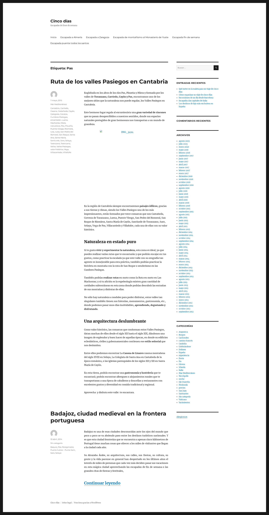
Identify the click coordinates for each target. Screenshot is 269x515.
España (182, 352)
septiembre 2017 (186, 156)
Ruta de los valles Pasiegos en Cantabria (109, 81)
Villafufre (67, 152)
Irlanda (182, 367)
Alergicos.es (182, 417)
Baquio (53, 447)
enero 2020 (184, 147)
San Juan (183, 391)
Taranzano (55, 143)
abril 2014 (183, 256)
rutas (57, 132)
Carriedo (64, 108)
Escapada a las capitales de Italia (193, 100)
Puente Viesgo (57, 129)
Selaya (68, 140)
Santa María (60, 137)
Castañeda (63, 111)
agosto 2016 (184, 188)
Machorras (55, 123)
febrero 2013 (184, 297)
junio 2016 (183, 194)
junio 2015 (183, 220)
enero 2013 (183, 300)
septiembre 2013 (186, 276)
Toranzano (65, 143)
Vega (66, 149)
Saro (62, 140)
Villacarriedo (56, 152)
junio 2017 (183, 159)
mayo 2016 (183, 197)
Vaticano (183, 399)
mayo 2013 (183, 288)
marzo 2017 (184, 167)
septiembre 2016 (186, 185)
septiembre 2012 (186, 312)
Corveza (63, 114)
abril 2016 (183, 200)
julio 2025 (183, 144)
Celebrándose (185, 346)
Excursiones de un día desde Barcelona (196, 98)
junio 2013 (183, 285)
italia (181, 370)
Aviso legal (67, 503)
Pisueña (69, 126)
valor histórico (56, 149)
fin (180, 361)
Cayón (71, 111)
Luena (65, 120)
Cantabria (55, 108)
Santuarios (183, 394)
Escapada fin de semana (186, 37)
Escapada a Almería (71, 37)
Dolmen (182, 349)
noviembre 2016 (186, 179)
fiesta (181, 358)
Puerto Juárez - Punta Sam (62, 450)
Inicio (53, 37)
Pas (62, 126)
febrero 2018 (184, 153)
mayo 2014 (183, 253)
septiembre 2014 (186, 241)
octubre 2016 (184, 182)
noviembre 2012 (186, 306)
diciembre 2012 (185, 303)
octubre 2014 (184, 238)
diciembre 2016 (186, 176)
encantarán (55, 120)
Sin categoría (56, 443)
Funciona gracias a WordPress (87, 503)
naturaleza (55, 126)
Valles (53, 146)
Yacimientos (184, 402)
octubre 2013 (184, 273)
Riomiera (69, 129)
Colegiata (54, 114)
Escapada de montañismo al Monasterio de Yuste (140, 37)
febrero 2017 (184, 170)
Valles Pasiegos (63, 146)
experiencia (184, 355)
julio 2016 (183, 191)
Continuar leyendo (102, 483)
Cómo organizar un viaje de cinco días (195, 95)
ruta (52, 132)
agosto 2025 (184, 141)
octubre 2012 (184, 309)
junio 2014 (183, 250)
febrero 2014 (184, 262)
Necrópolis (183, 376)
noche (181, 379)
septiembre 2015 (186, 211)
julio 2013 (183, 282)
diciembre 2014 (185, 232)
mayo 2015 (183, 223)
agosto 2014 (184, 244)
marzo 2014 (184, 259)
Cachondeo (184, 338)
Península (183, 385)
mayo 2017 (183, 161)
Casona (53, 111)
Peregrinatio (68, 447)
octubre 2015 (184, 209)
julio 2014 (183, 247)
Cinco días (60, 21)
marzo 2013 (184, 294)
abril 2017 (183, 164)
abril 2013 (183, 291)
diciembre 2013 (185, 267)
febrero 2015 (184, 229)
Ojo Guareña (184, 382)
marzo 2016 (184, 203)
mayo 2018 (183, 150)
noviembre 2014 (186, 235)
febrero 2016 (184, 206)
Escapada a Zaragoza (97, 37)
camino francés (186, 341)
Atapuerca (183, 332)
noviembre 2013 (186, 270)
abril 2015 (183, 226)
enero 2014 (184, 264)
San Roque (64, 135)
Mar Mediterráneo (58, 104)
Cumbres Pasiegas (58, 117)
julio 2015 (183, 217)
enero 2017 (184, 173)
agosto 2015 (184, 214)
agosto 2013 (184, 279)
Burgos (182, 335)
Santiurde (55, 140)
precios (182, 388)
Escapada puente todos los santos (69, 43)
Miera (63, 123)
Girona (182, 364)
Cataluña (182, 343)
